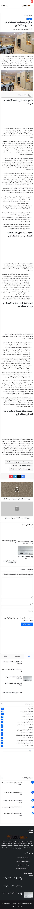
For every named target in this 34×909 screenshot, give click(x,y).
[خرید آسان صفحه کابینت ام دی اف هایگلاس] (8, 552)
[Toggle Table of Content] (29, 95)
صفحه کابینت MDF (27, 717)
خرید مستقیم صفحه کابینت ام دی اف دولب (13, 793)
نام (32, 597)
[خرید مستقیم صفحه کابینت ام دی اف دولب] (28, 795)
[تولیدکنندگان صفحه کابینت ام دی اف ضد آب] (8, 534)
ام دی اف (26, 15)
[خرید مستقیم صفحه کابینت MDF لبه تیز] (27, 695)
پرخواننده (17, 656)
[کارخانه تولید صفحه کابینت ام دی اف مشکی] (28, 817)
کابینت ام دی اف (28, 719)
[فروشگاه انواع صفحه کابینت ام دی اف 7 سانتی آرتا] (25, 534)
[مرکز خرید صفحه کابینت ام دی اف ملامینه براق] (25, 550)
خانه (30, 15)
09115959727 (20, 858)
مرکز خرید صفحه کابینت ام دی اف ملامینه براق (25, 557)
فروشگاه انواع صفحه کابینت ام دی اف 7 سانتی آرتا (25, 542)
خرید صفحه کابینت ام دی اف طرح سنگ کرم (18, 462)
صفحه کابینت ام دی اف (26, 711)
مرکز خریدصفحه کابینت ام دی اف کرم (20, 469)
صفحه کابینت (29, 714)
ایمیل (31, 604)
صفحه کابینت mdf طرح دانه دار (24, 740)
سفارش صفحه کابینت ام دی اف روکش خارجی (13, 801)
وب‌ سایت (30, 611)
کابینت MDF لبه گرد (27, 746)
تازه (29, 656)
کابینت (30, 727)
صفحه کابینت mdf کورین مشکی (24, 730)
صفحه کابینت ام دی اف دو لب (25, 722)
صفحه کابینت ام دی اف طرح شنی (24, 743)
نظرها (5, 656)
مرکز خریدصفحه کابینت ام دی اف (21, 465)
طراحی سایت (29, 903)
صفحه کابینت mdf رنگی (26, 732)
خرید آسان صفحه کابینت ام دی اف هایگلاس (20, 1)
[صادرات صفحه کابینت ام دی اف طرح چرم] (28, 809)
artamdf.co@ (21, 865)
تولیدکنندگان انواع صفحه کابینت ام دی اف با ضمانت (12, 783)
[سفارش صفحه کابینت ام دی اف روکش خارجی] (28, 802)
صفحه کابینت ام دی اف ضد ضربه (24, 725)
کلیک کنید (18, 861)
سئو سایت (22, 903)
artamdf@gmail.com (21, 869)
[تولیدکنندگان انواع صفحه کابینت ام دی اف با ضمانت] (28, 786)
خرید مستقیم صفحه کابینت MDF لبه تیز (12, 692)
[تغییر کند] (26, 6)
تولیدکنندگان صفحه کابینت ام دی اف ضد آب (9, 541)
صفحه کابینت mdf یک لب (25, 738)
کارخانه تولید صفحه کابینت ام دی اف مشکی (13, 814)
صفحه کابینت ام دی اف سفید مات (24, 735)
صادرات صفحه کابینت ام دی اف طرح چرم (12, 807)
